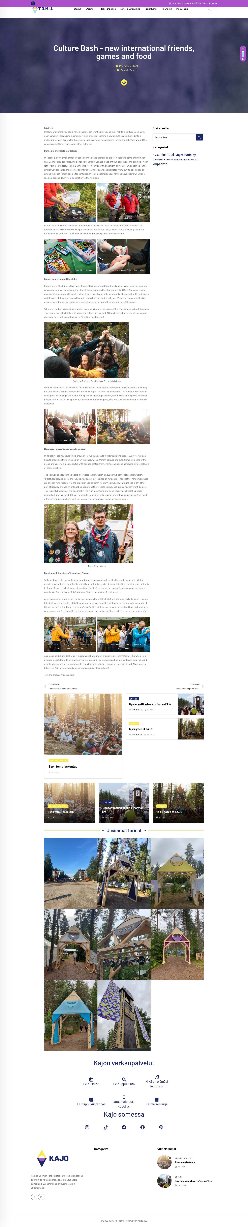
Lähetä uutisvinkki (130, 9)
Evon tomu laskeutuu (63, 766)
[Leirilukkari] (91, 1080)
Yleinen (133, 70)
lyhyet (179, 155)
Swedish (169, 159)
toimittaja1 (137, 734)
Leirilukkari (91, 1084)
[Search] (209, 9)
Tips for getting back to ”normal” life (150, 704)
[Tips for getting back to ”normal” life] (164, 1181)
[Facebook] (124, 1127)
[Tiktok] (105, 1127)
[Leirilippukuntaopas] (91, 1100)
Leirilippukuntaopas (91, 1104)
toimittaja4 (137, 710)
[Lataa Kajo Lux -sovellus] (124, 1097)
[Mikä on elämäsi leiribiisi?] (157, 1077)
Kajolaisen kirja (157, 1104)
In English (167, 9)
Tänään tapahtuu (183, 159)
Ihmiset (167, 154)
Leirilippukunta (124, 1084)
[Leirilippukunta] (124, 1080)
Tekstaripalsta (108, 9)
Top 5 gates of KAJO (140, 729)
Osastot (90, 9)
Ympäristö (160, 164)
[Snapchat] (142, 1127)
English (124, 70)
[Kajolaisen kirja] (157, 1100)
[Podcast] (161, 1127)
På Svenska (182, 9)
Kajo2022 (142, 1220)
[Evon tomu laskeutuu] (164, 1162)
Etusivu (78, 9)
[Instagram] (87, 1127)
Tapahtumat (150, 9)
